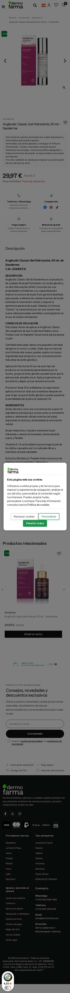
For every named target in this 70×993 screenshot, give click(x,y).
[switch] (8, 988)
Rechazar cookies (24, 516)
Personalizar (49, 516)
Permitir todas (35, 523)
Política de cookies (38, 504)
